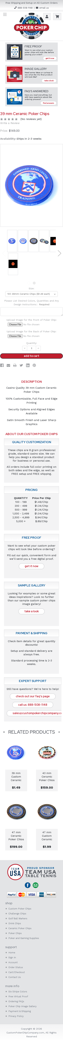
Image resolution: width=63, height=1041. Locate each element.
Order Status (15, 967)
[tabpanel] (12, 241)
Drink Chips (14, 923)
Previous (3, 253)
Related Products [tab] (31, 732)
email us (44, 7)
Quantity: (31, 343)
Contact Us (14, 977)
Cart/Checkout (16, 972)
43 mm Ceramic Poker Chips (47, 776)
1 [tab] (28, 283)
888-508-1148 (25, 7)
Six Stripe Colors (17, 991)
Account (13, 962)
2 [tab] (34, 283)
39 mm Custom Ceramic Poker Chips (16, 776)
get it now (31, 566)
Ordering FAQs (16, 1001)
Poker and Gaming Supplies (23, 938)
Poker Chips (15, 933)
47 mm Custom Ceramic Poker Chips (47, 835)
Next (59, 253)
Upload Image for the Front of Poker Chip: (31, 319)
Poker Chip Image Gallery (22, 1006)
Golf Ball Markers (17, 918)
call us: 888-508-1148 (32, 705)
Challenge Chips (17, 913)
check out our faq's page (33, 696)
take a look (31, 611)
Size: (31, 288)
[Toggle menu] (5, 14)
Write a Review (10, 123)
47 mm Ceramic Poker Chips (16, 835)
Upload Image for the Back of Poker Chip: (31, 331)
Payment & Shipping (19, 1011)
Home (11, 952)
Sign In (12, 957)
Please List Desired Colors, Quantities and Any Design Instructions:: (31, 302)
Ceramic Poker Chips (19, 928)
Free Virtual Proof (18, 996)
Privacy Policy (16, 1016)
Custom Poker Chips (19, 908)
